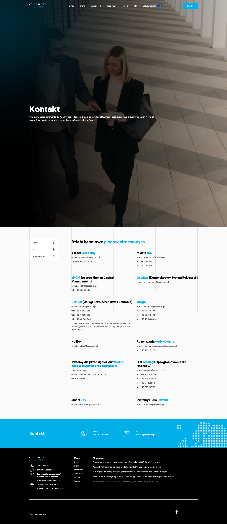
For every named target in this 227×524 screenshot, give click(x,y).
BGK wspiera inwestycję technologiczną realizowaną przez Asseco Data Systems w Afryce (130, 472)
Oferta (76, 466)
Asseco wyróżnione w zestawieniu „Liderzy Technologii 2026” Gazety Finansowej (126, 462)
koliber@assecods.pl (88, 346)
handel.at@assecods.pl (154, 306)
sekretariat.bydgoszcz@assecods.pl (160, 346)
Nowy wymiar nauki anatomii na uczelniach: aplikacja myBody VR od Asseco (124, 486)
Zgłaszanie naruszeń (37, 514)
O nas (76, 462)
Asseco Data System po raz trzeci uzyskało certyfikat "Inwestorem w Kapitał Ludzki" (127, 467)
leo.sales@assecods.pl (154, 370)
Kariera (77, 477)
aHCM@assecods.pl (87, 286)
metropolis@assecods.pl (90, 404)
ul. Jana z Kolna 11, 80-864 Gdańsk (51, 488)
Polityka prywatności (37, 509)
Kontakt (77, 481)
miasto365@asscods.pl (154, 257)
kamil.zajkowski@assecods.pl (92, 374)
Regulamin (56, 509)
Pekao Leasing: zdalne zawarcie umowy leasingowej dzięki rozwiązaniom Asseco (126, 481)
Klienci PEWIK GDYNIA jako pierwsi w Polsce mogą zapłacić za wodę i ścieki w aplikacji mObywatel (134, 476)
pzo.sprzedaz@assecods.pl (156, 282)
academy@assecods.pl (89, 257)
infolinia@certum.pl (87, 306)
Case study (78, 473)
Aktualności (78, 470)
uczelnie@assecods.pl (154, 404)
